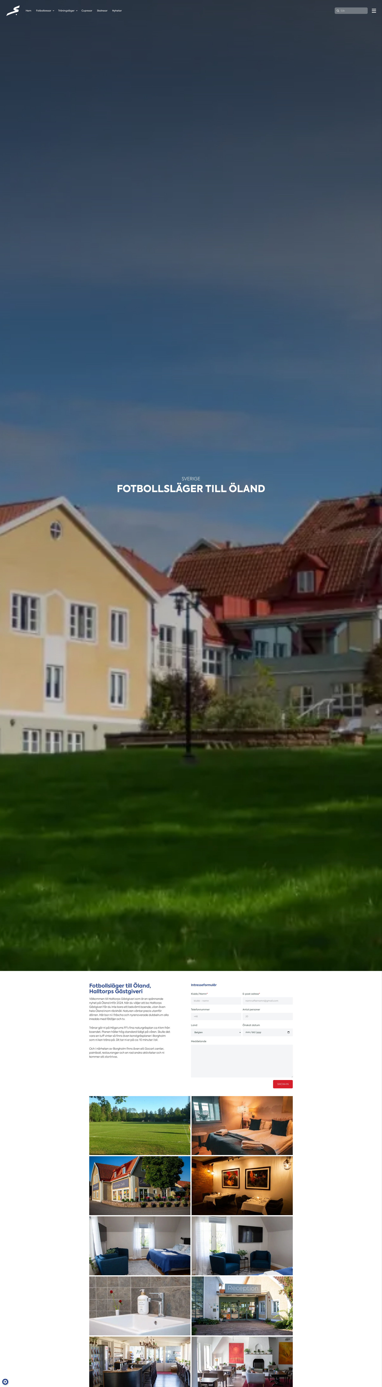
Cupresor (86, 10)
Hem (28, 10)
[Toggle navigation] (374, 11)
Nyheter (117, 10)
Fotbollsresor (43, 10)
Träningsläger (66, 10)
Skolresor (102, 10)
